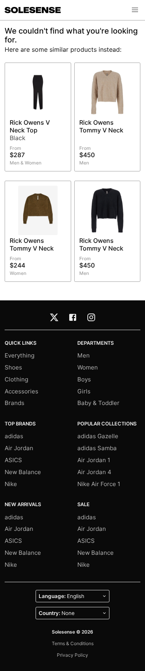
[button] (135, 10)
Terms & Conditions (73, 643)
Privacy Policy (72, 655)
